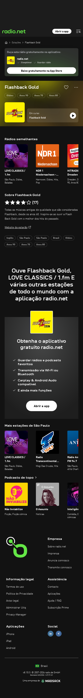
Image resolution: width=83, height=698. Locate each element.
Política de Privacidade (19, 593)
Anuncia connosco (58, 560)
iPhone (10, 634)
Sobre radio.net (57, 546)
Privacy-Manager (16, 614)
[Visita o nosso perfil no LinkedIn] (50, 634)
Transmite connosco (60, 567)
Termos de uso (15, 587)
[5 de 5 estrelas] (28, 202)
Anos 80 (53, 96)
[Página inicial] (6, 42)
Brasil (56, 238)
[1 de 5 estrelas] (7, 202)
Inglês (10, 238)
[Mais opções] (76, 87)
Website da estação (16, 227)
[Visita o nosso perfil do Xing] (58, 634)
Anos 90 (23, 96)
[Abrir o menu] (78, 31)
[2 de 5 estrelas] (12, 202)
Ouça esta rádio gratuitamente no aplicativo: (34, 52)
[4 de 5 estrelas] (23, 202)
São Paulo (24, 238)
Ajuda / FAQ (54, 600)
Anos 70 (38, 96)
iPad (8, 641)
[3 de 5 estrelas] (18, 202)
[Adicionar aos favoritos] (66, 87)
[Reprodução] (73, 115)
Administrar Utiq (16, 607)
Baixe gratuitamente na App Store (41, 71)
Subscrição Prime (58, 607)
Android (10, 648)
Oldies (10, 96)
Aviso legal (12, 600)
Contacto (53, 587)
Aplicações (54, 593)
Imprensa (53, 553)
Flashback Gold (37, 118)
